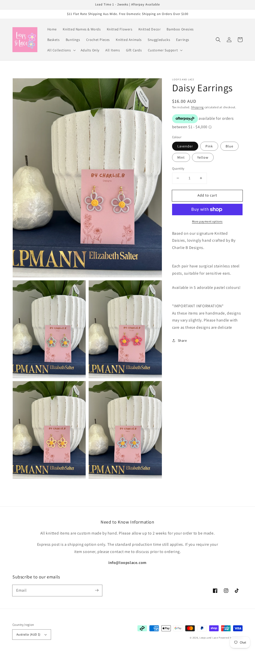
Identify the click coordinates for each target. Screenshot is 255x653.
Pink (209, 146)
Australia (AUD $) (28, 634)
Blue (229, 146)
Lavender (185, 146)
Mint (181, 157)
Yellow (202, 157)
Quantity (178, 168)
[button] (61, 50)
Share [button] (182, 340)
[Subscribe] (96, 590)
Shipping (197, 107)
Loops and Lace (208, 637)
